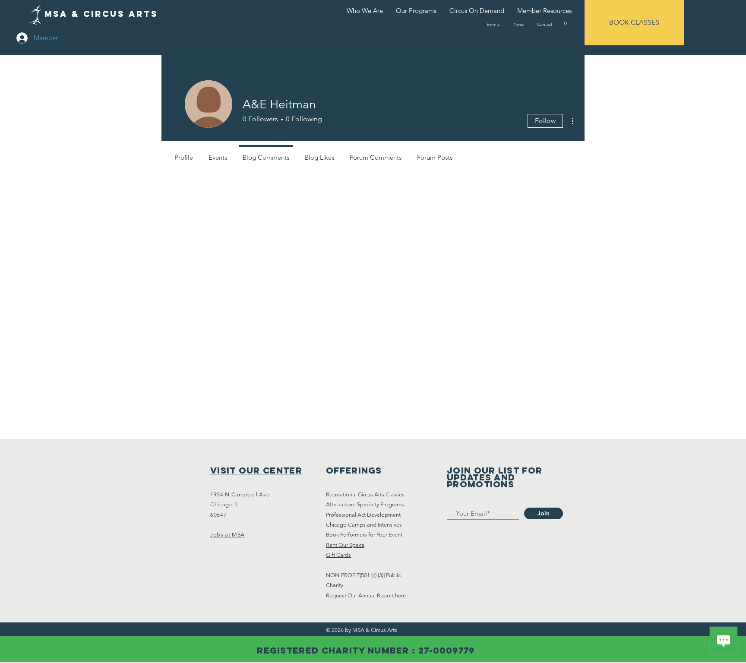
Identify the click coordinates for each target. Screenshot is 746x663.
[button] (565, 23)
